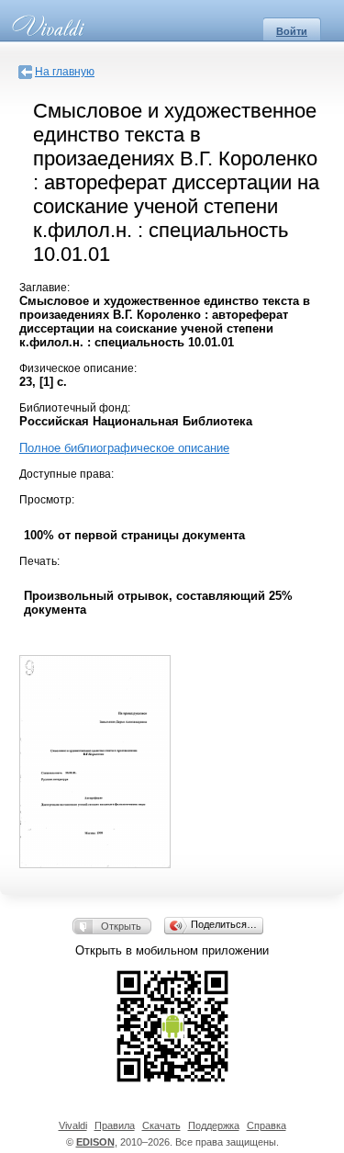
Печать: (39, 561)
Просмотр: (46, 499)
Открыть (121, 926)
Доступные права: (66, 474)
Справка (266, 1125)
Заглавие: (44, 287)
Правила (114, 1125)
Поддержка (213, 1125)
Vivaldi (73, 1125)
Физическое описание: (78, 368)
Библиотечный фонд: (74, 407)
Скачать (161, 1125)
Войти (291, 31)
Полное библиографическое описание (124, 448)
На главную (64, 71)
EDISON (95, 1141)
